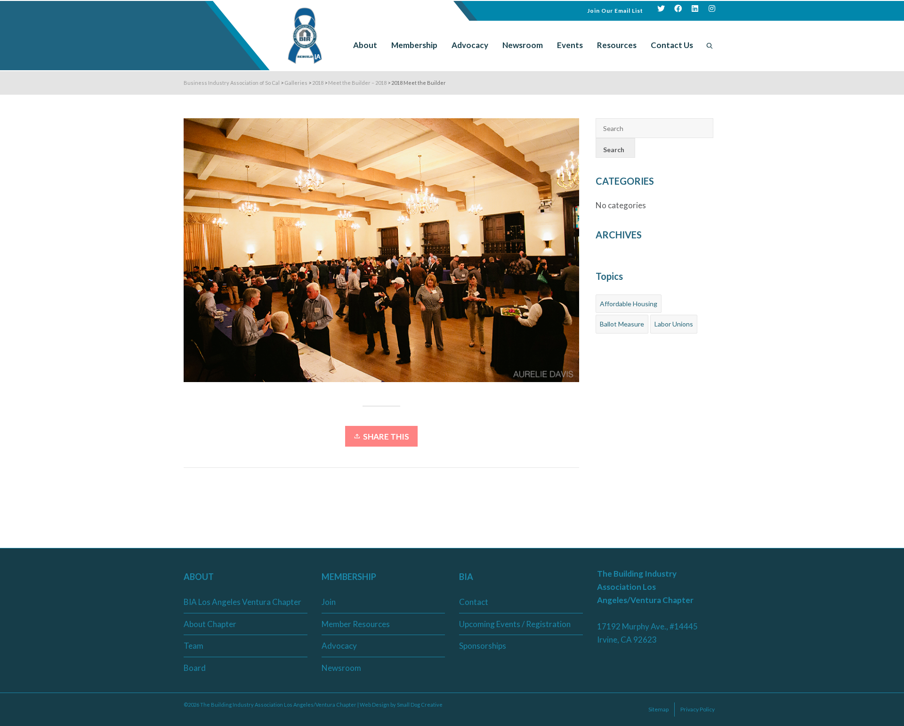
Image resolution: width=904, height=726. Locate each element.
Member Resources (356, 624)
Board (195, 668)
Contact (473, 602)
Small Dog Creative (420, 705)
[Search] (709, 45)
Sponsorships (482, 646)
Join (329, 602)
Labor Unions (673, 324)
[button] (615, 9)
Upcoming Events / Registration (515, 624)
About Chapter (210, 624)
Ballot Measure (622, 324)
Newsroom (341, 668)
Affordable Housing (628, 304)
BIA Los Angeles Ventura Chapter (242, 602)
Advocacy (339, 646)
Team (193, 646)
